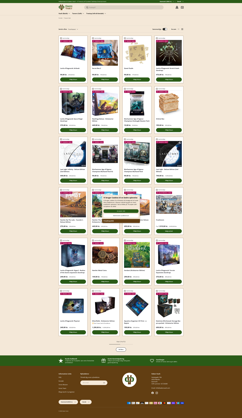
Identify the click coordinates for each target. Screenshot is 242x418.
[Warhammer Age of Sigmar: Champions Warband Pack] (137, 154)
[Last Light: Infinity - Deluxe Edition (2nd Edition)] (73, 154)
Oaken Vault (65, 411)
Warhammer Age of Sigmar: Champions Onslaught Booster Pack (136, 120)
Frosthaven (160, 220)
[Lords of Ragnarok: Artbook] (73, 53)
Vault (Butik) (63, 13)
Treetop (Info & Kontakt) (95, 13)
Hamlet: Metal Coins (99, 270)
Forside (60, 18)
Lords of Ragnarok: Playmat (70, 321)
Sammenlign (156, 29)
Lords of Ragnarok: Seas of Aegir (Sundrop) (71, 120)
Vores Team (62, 388)
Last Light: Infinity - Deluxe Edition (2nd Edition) (72, 170)
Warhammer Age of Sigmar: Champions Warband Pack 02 (102, 170)
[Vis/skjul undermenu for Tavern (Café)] (83, 13)
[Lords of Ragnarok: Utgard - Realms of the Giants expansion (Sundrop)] (73, 255)
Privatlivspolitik (109, 221)
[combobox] (124, 7)
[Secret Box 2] (105, 53)
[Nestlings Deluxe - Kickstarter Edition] (105, 103)
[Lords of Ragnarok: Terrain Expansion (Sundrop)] (169, 255)
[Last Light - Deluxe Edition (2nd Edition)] (169, 154)
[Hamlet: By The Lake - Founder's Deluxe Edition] (73, 204)
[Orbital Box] (169, 103)
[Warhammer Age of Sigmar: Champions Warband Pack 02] (105, 154)
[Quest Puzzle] (137, 53)
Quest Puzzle (128, 68)
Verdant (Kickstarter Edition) (134, 270)
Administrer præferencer (121, 215)
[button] (182, 7)
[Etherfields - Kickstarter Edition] (105, 305)
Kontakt (61, 381)
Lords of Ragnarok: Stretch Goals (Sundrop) (167, 69)
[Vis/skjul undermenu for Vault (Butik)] (69, 13)
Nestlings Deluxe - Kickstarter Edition (102, 120)
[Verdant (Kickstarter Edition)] (137, 255)
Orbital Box (160, 119)
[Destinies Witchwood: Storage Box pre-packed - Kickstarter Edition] (169, 305)
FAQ (60, 377)
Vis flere (121, 349)
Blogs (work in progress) (66, 392)
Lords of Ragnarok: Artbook (70, 68)
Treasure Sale (67, 18)
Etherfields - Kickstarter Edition (103, 321)
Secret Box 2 (96, 68)
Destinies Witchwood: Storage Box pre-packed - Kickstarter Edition (168, 322)
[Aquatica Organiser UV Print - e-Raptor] (137, 305)
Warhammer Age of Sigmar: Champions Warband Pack (134, 170)
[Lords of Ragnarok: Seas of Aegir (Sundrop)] (73, 103)
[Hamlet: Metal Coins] (105, 255)
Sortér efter (63, 29)
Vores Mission (63, 385)
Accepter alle (121, 211)
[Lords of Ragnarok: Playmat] (73, 305)
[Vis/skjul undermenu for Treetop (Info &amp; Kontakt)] (105, 13)
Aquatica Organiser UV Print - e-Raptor (135, 322)
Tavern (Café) (77, 13)
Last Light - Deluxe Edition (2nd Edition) (167, 170)
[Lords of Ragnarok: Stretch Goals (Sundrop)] (169, 53)
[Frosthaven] (169, 204)
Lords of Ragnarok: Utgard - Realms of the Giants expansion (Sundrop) (72, 271)
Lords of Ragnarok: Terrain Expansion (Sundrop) (165, 271)
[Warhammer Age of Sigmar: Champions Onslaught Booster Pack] (137, 103)
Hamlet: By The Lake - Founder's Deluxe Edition (71, 221)
